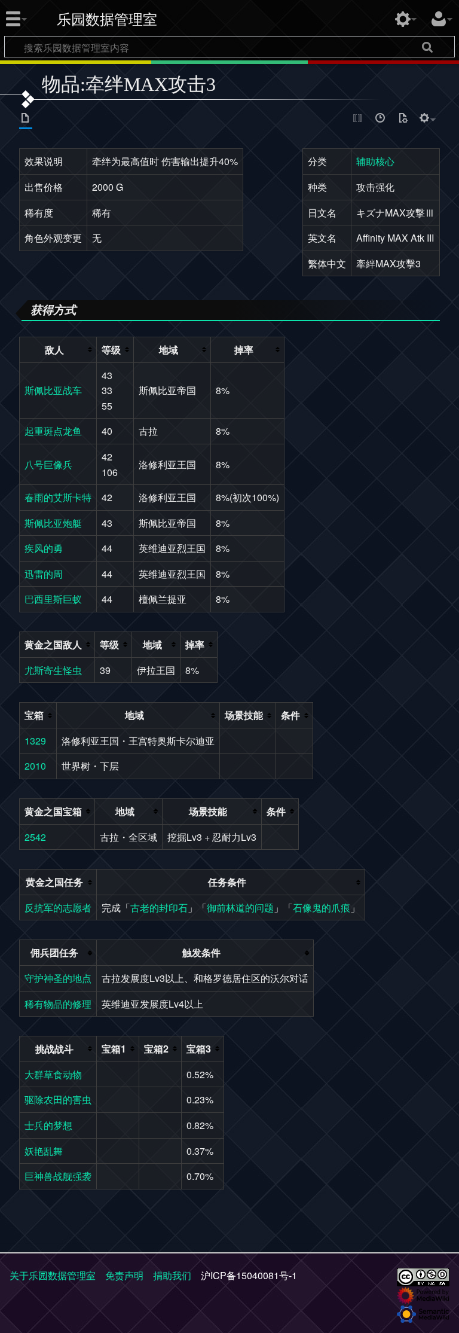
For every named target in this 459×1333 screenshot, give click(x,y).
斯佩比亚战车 (53, 390)
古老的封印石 (159, 907)
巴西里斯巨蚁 (53, 599)
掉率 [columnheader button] (243, 349)
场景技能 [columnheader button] (244, 715)
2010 (35, 766)
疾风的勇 (44, 548)
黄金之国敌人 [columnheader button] (53, 644)
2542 (35, 837)
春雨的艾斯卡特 (58, 497)
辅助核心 (375, 161)
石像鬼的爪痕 (321, 907)
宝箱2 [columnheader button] (156, 1049)
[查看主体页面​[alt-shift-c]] (25, 119)
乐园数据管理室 (107, 20)
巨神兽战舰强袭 (58, 1176)
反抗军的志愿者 (58, 907)
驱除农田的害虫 (58, 1099)
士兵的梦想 (48, 1125)
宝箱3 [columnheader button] (198, 1049)
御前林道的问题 (240, 907)
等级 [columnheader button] (111, 349)
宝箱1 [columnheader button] (114, 1049)
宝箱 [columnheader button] (34, 715)
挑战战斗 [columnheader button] (54, 1049)
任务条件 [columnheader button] (227, 882)
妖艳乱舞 (44, 1151)
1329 (35, 741)
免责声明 (124, 1275)
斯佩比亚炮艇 (53, 523)
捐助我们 (172, 1275)
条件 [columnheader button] (290, 715)
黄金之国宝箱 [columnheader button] (53, 811)
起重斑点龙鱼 (53, 431)
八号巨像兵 (48, 464)
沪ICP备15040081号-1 (249, 1275)
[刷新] (403, 119)
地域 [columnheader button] (168, 349)
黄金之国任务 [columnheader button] (54, 882)
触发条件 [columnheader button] (201, 952)
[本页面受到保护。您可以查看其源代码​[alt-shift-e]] (358, 119)
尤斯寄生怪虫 (53, 670)
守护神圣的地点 (58, 978)
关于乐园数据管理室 (53, 1275)
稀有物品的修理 (58, 1004)
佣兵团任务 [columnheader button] (54, 952)
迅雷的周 (44, 574)
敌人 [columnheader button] (54, 349)
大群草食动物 (53, 1074)
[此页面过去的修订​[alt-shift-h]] (380, 119)
